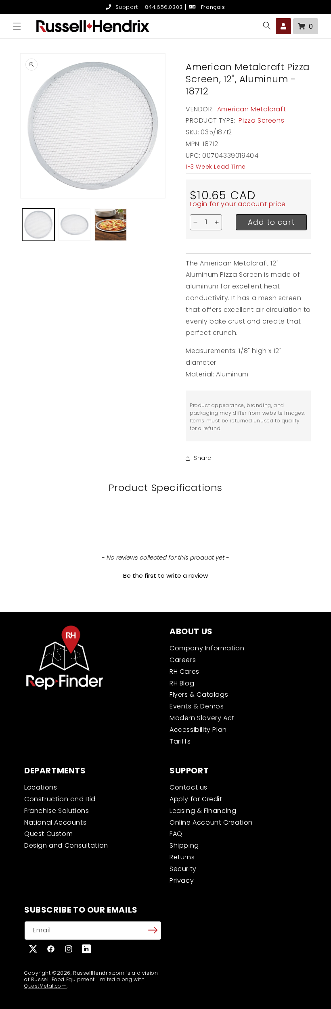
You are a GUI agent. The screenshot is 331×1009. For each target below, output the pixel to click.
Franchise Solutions (56, 810)
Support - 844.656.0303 (147, 7)
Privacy (182, 880)
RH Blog (182, 683)
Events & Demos (197, 706)
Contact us (188, 787)
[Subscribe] (152, 930)
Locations (40, 787)
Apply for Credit (196, 799)
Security (183, 868)
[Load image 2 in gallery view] (75, 225)
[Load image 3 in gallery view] (110, 225)
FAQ (176, 833)
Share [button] (203, 458)
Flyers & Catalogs (199, 694)
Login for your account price (238, 204)
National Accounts (55, 822)
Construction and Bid (60, 799)
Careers (183, 659)
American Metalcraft (251, 109)
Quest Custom (48, 833)
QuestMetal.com (45, 985)
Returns (182, 857)
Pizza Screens (261, 120)
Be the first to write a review (165, 575)
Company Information (207, 648)
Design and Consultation (66, 845)
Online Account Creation (211, 822)
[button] (17, 26)
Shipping (184, 845)
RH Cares (184, 671)
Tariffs (180, 741)
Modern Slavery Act (202, 718)
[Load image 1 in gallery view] (38, 225)
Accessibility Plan (198, 729)
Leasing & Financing (203, 810)
